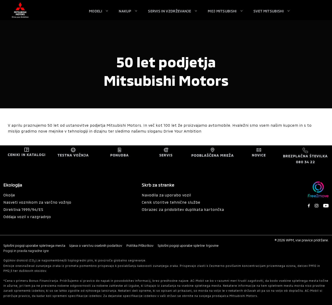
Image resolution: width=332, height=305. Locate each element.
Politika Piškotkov (140, 245)
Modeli (95, 11)
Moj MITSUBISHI (222, 11)
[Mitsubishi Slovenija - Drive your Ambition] (20, 10)
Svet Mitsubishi (268, 11)
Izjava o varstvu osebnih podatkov (96, 245)
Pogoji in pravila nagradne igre (26, 251)
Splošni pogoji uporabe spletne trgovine (188, 245)
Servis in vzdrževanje (169, 11)
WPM (290, 240)
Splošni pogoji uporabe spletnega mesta (34, 245)
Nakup (125, 11)
